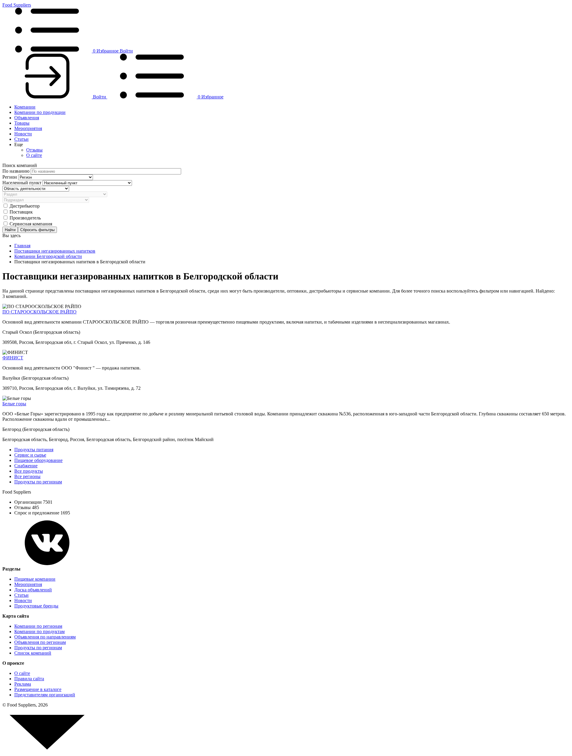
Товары (21, 123)
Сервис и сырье (30, 454)
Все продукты (28, 471)
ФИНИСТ (12, 357)
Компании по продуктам (39, 631)
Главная (22, 245)
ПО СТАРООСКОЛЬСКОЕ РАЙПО (39, 311)
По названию (16, 171)
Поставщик (21, 211)
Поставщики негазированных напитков (54, 250)
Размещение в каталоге (37, 689)
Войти (126, 50)
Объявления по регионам (40, 642)
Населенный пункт (22, 182)
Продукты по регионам (38, 481)
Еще (18, 144)
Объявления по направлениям (45, 636)
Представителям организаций (44, 694)
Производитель (25, 217)
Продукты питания (33, 449)
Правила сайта (29, 678)
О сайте (34, 155)
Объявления (26, 117)
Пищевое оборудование (38, 460)
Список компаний (32, 652)
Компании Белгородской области (48, 256)
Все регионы (27, 476)
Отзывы (34, 149)
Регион (10, 177)
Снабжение (26, 465)
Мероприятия (28, 128)
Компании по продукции (40, 112)
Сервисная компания (31, 223)
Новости (23, 133)
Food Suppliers (16, 4)
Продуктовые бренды (36, 605)
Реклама (22, 684)
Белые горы (14, 403)
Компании (24, 106)
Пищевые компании (34, 579)
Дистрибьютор (25, 205)
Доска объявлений (33, 589)
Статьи (21, 139)
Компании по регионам (38, 626)
